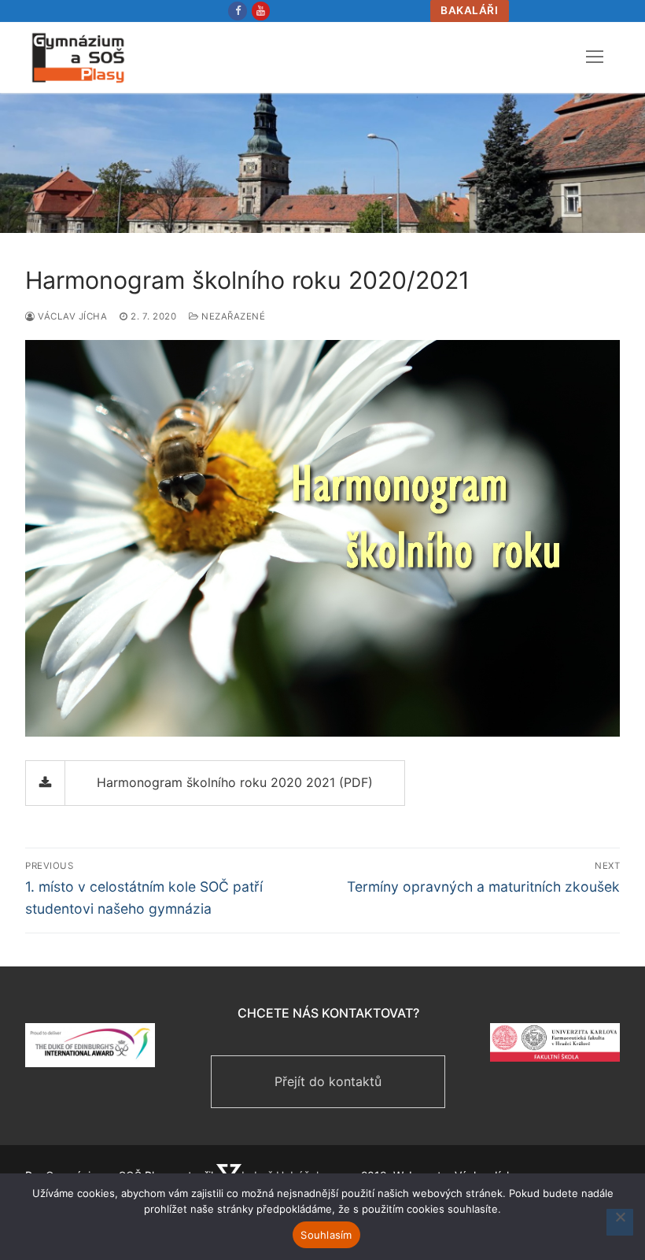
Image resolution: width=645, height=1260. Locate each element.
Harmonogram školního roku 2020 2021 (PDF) (235, 782)
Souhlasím (326, 1235)
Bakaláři (469, 10)
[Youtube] (261, 11)
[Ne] (619, 1222)
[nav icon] (594, 57)
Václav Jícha (71, 316)
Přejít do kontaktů (328, 1081)
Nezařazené (232, 316)
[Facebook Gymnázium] (237, 11)
